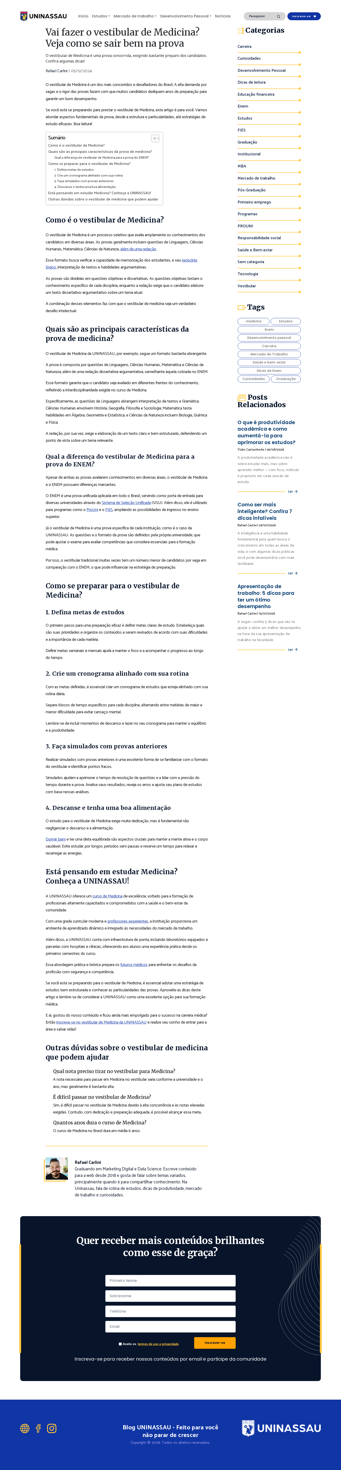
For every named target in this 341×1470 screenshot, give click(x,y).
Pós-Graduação (252, 190)
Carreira (244, 46)
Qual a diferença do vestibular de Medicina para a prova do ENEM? (101, 157)
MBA (242, 166)
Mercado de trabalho (134, 16)
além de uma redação (138, 249)
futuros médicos (134, 964)
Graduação (247, 142)
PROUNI (245, 226)
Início (83, 16)
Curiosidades (249, 58)
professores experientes (127, 921)
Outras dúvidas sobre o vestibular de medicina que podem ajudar (103, 199)
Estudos (99, 16)
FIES (109, 509)
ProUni (92, 509)
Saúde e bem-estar (269, 362)
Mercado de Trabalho (269, 354)
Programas (247, 214)
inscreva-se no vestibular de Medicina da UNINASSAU (101, 1022)
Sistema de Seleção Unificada (126, 502)
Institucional (249, 154)
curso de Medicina (107, 896)
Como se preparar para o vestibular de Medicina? (89, 164)
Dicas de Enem (269, 370)
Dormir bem (56, 839)
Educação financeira (256, 94)
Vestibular (247, 286)
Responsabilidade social (259, 238)
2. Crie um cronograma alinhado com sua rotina (88, 175)
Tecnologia (248, 274)
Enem (243, 106)
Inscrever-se (215, 1342)
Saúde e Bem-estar (255, 250)
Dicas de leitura (252, 82)
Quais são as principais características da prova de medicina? (100, 152)
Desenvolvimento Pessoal (184, 16)
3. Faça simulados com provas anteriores (84, 181)
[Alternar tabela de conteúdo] (153, 138)
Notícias (223, 16)
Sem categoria (251, 262)
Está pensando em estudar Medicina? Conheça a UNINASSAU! (99, 193)
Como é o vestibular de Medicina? (76, 146)
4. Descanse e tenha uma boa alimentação (85, 187)
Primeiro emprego (254, 202)
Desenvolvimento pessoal (269, 337)
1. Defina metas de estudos (74, 170)
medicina (253, 321)
